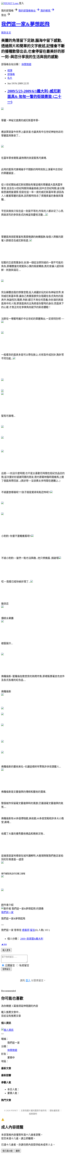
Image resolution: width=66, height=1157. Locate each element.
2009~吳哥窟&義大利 (31, 938)
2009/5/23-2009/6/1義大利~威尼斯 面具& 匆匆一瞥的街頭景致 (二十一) (34, 96)
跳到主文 (6, 32)
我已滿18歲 (7, 1151)
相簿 (9, 70)
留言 (32, 930)
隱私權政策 (55, 1110)
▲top (4, 944)
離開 (18, 1151)
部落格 (11, 74)
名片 (9, 78)
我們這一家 (7, 912)
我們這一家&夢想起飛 (25, 24)
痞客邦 (25, 930)
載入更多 (6, 950)
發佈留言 (6, 969)
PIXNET (14, 1110)
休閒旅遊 (26, 64)
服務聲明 (33, 1114)
